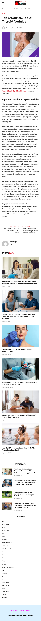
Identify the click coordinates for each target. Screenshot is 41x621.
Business (4, 539)
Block (3, 533)
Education (5, 546)
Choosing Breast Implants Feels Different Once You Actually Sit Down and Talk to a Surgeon (18, 316)
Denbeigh (10, 28)
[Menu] (3, 3)
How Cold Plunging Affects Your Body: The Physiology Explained (18, 449)
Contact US (15, 610)
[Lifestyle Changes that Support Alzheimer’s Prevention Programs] (20, 401)
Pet (3, 579)
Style (3, 588)
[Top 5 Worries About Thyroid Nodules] (20, 44)
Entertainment (6, 549)
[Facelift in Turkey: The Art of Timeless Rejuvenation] (20, 336)
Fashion (4, 552)
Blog (3, 536)
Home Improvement (8, 567)
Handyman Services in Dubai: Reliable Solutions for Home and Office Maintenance (25, 505)
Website (4, 597)
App (3, 521)
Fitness (4, 558)
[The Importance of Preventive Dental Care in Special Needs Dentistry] (20, 369)
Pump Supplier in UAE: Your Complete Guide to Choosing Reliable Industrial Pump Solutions (25, 494)
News (3, 576)
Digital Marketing (7, 543)
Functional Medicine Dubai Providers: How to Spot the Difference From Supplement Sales (19, 282)
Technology (5, 591)
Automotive (5, 524)
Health (4, 14)
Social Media (5, 585)
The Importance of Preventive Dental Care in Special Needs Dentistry (19, 383)
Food (3, 561)
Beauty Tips (5, 530)
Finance (4, 555)
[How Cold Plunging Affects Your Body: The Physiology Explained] (20, 434)
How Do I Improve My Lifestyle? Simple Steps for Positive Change (30, 231)
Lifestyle (4, 573)
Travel (4, 594)
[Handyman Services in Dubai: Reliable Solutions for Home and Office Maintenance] (7, 506)
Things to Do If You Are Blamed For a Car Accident (11, 231)
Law (3, 570)
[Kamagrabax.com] (20, 3)
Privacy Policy (25, 610)
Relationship (6, 582)
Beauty (4, 527)
